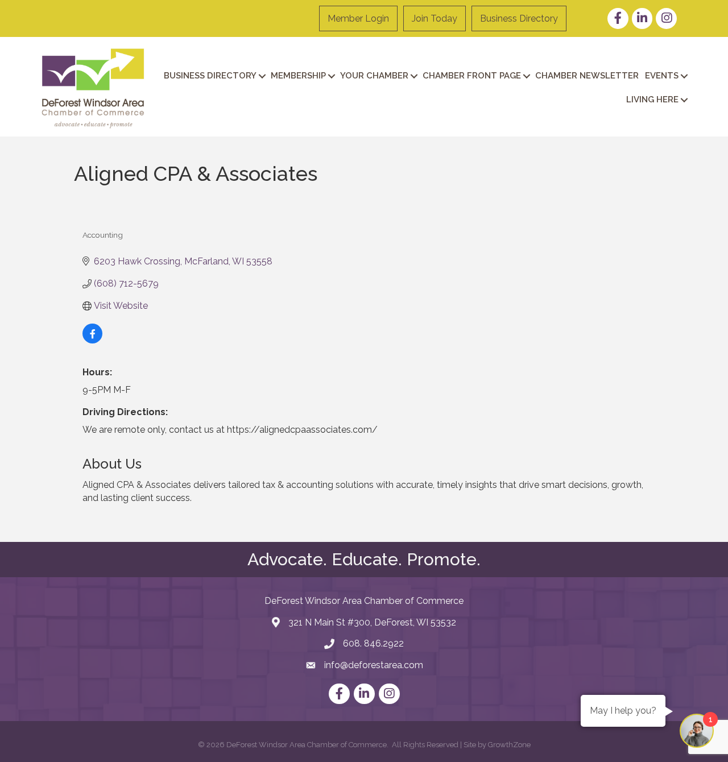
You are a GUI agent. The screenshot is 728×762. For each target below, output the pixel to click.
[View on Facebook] (92, 340)
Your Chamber (374, 76)
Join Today (434, 18)
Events (662, 76)
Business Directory (519, 18)
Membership (298, 76)
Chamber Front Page (472, 76)
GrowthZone (509, 744)
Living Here (652, 99)
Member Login (358, 18)
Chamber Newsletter (587, 76)
